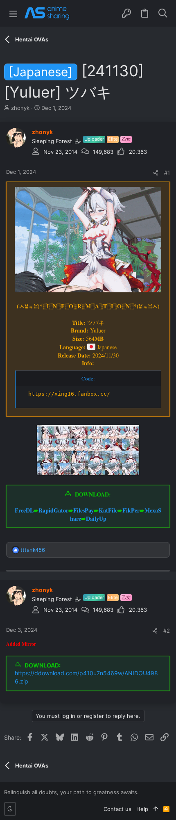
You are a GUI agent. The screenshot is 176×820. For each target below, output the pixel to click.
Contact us (117, 809)
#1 (167, 172)
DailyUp (96, 518)
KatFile (108, 510)
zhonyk (20, 108)
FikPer (131, 510)
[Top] (156, 809)
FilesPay (83, 510)
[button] (13, 13)
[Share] (155, 173)
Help (142, 809)
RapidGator (53, 510)
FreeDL (24, 510)
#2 (166, 630)
